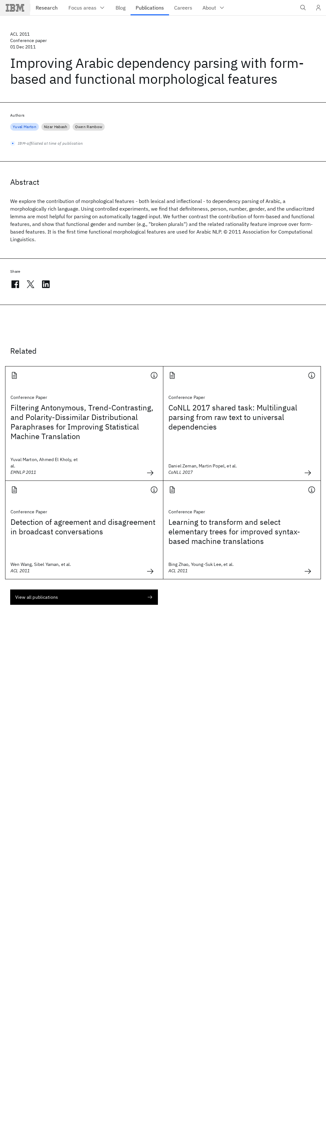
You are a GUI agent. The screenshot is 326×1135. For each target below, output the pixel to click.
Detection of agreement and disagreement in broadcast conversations (83, 526)
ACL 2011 (20, 34)
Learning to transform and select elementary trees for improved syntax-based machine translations (234, 531)
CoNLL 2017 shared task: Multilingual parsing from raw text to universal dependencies (232, 417)
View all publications (36, 597)
